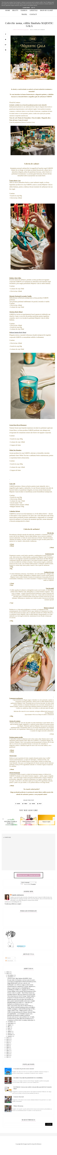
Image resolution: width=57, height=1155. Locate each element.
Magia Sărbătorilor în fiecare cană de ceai (18, 983)
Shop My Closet (46, 10)
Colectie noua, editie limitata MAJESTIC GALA (19, 978)
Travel (24, 14)
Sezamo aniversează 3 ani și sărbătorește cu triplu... (21, 1017)
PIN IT (40, 803)
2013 (7, 1055)
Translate (33, 884)
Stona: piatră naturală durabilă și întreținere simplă (21, 1001)
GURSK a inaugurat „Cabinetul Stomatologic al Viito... (21, 1009)
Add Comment (41, 29)
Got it (33, 7)
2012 (7, 1057)
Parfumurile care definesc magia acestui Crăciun (20, 985)
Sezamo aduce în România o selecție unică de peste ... (21, 980)
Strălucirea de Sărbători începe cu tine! (17, 1004)
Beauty (15, 10)
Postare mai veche (34, 875)
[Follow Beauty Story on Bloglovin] (10, 947)
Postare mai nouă (22, 875)
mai (9, 1029)
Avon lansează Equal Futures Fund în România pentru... (22, 981)
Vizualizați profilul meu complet (13, 904)
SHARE (18, 803)
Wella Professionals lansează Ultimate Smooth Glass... (21, 1012)
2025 (7, 973)
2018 (7, 1047)
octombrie (11, 1021)
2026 (7, 972)
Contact (33, 14)
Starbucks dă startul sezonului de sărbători (18, 1015)
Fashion (24, 10)
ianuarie (10, 1036)
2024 (7, 1037)
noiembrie (11, 976)
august (9, 1025)
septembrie (11, 1023)
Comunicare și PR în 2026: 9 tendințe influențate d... (21, 1020)
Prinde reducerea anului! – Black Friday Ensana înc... (21, 993)
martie (10, 1033)
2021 (7, 1042)
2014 (7, 1054)
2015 (7, 1052)
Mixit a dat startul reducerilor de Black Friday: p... (20, 1005)
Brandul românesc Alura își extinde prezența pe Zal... (21, 994)
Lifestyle (33, 10)
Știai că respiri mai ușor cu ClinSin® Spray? (18, 988)
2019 (7, 1046)
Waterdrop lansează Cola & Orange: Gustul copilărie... (21, 996)
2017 (7, 1049)
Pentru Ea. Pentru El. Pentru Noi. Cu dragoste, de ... (21, 997)
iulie (9, 1026)
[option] (11, 820)
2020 (7, 1044)
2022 (7, 1041)
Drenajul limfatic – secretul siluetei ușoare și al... (20, 1013)
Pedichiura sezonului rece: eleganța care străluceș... (21, 989)
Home (7, 10)
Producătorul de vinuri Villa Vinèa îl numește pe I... (20, 1018)
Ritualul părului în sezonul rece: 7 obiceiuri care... (20, 1002)
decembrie (11, 975)
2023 (7, 1039)
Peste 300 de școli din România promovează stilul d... (21, 1007)
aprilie (9, 1031)
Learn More (26, 7)
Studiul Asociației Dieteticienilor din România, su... (20, 999)
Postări (8, 958)
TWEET (25, 803)
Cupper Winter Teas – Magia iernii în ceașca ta (19, 1010)
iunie (9, 1028)
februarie (10, 1034)
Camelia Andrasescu (18, 29)
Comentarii (9, 960)
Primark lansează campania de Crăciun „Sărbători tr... (21, 986)
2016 (7, 1050)
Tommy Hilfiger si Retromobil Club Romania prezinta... (22, 991)
